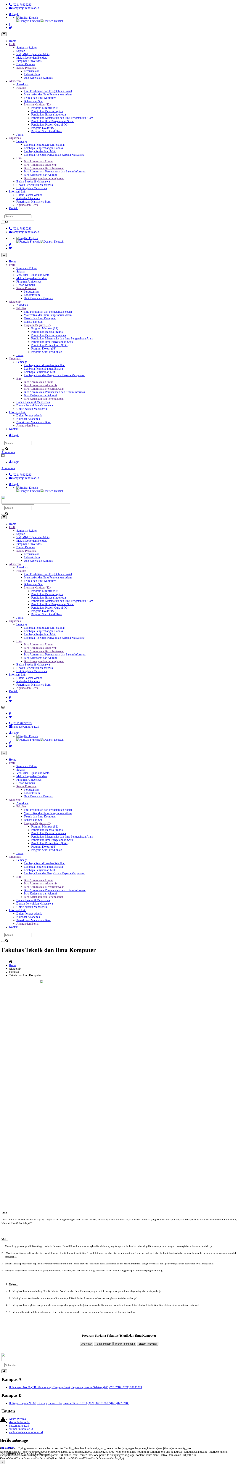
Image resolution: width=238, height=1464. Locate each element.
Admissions (8, 452)
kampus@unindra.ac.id (25, 7)
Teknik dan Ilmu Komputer (40, 97)
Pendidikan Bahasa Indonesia (48, 114)
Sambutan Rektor (26, 47)
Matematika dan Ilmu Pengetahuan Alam (48, 94)
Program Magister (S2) (44, 107)
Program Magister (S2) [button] (37, 104)
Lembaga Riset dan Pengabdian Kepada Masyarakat (54, 154)
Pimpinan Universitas (28, 60)
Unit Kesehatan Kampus (38, 77)
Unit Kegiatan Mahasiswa (31, 188)
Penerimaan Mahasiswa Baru (33, 201)
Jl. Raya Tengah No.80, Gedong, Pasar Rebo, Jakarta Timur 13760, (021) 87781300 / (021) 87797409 (69, 1403)
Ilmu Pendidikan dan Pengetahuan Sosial (48, 91)
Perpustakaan (31, 71)
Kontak (13, 208)
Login (15, 14)
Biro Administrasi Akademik (40, 164)
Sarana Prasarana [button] (26, 67)
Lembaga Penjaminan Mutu (40, 151)
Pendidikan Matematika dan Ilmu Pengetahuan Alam (62, 117)
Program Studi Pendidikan (46, 131)
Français (35, 21)
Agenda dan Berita (27, 204)
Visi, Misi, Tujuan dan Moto (32, 54)
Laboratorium (32, 74)
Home (12, 40)
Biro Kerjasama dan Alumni (40, 174)
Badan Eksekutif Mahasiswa (33, 181)
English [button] (33, 17)
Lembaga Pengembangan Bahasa (43, 148)
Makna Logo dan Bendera (31, 57)
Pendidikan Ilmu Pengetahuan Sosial (52, 121)
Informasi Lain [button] (17, 191)
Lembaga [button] (21, 141)
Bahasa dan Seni (33, 101)
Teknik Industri (103, 1343)
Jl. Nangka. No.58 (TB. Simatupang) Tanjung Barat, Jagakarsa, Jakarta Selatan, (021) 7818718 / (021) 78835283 (75, 1387)
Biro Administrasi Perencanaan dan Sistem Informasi (55, 171)
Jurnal (19, 134)
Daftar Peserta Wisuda (29, 194)
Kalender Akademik (28, 198)
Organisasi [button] (15, 137)
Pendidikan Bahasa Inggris (47, 111)
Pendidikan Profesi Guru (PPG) (49, 124)
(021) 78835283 (22, 4)
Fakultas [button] (21, 87)
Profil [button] (12, 44)
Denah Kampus (25, 64)
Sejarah (20, 50)
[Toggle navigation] (4, 34)
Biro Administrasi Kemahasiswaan (44, 168)
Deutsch (58, 21)
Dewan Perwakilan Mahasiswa (34, 184)
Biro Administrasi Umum (38, 161)
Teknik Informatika (125, 1343)
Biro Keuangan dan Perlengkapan (44, 178)
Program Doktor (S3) (43, 127)
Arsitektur (86, 1343)
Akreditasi (22, 84)
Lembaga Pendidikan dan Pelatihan (44, 144)
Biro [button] (19, 158)
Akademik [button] (15, 81)
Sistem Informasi (148, 1343)
